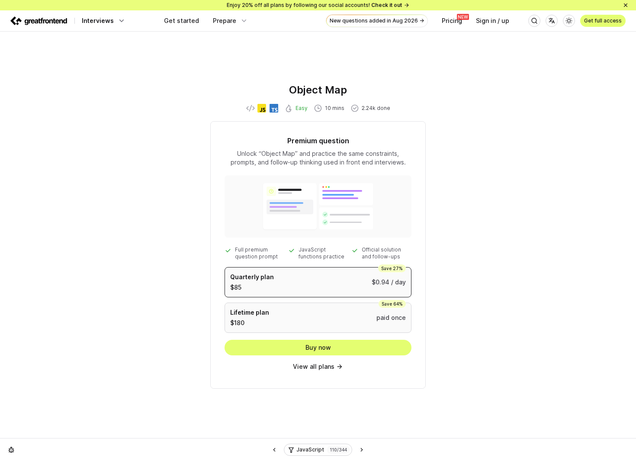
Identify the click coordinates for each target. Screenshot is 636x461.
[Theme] (569, 21)
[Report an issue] (11, 450)
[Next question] (362, 450)
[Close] (625, 5)
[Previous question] (274, 450)
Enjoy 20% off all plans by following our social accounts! (314, 5)
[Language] (552, 21)
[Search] (534, 21)
